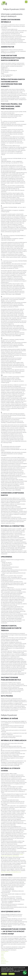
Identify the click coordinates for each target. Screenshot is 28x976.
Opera (2, 957)
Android (3, 958)
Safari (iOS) (3, 960)
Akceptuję (4, 973)
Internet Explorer (4, 951)
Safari (2, 954)
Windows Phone (4, 961)
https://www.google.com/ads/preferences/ (11, 872)
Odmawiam (11, 973)
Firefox (2, 955)
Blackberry (3, 963)
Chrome (3, 953)
